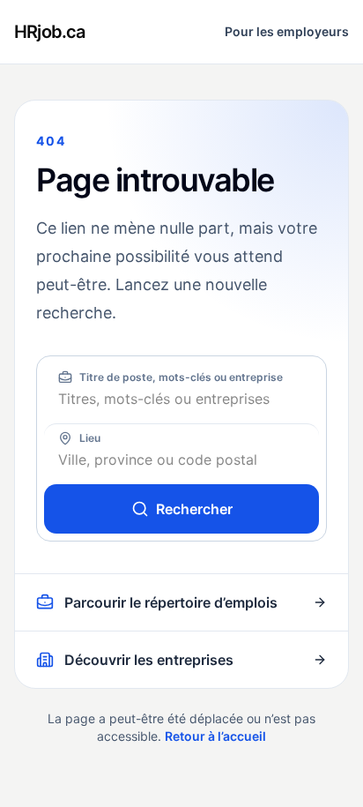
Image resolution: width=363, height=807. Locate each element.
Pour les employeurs (287, 31)
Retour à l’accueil (215, 736)
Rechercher (194, 509)
